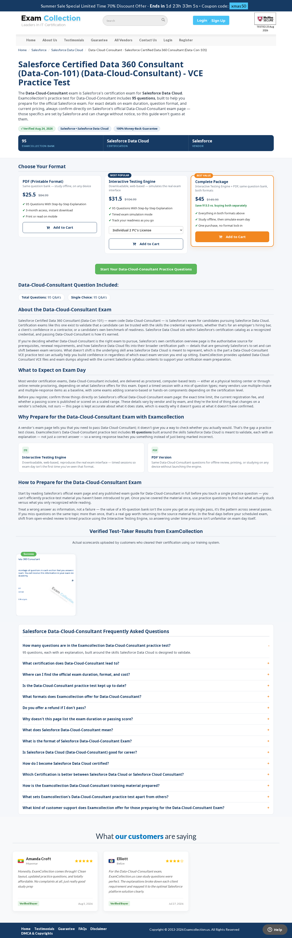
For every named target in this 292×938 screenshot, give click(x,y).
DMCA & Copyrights (37, 933)
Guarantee (99, 40)
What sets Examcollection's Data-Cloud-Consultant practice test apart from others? (95, 796)
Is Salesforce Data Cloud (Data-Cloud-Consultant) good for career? (80, 752)
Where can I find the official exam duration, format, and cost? (76, 674)
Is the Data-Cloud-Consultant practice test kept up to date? (74, 685)
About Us (49, 40)
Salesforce (39, 50)
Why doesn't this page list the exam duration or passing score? (78, 719)
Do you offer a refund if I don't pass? (54, 707)
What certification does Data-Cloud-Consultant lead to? (71, 663)
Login (168, 40)
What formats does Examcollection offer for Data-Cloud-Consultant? (82, 696)
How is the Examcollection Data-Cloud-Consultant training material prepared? (91, 785)
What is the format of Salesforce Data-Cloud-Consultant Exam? (77, 741)
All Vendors (123, 40)
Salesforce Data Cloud (67, 50)
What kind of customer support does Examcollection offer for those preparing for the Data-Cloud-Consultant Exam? (123, 807)
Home (31, 40)
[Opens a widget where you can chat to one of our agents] (274, 930)
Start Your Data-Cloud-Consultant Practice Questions (146, 269)
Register (186, 40)
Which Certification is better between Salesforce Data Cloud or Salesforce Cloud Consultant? (103, 774)
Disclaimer (98, 929)
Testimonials (74, 40)
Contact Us (148, 40)
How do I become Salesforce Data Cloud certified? (66, 763)
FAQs (82, 929)
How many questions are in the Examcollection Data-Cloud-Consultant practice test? (96, 645)
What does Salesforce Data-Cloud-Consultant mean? (68, 730)
